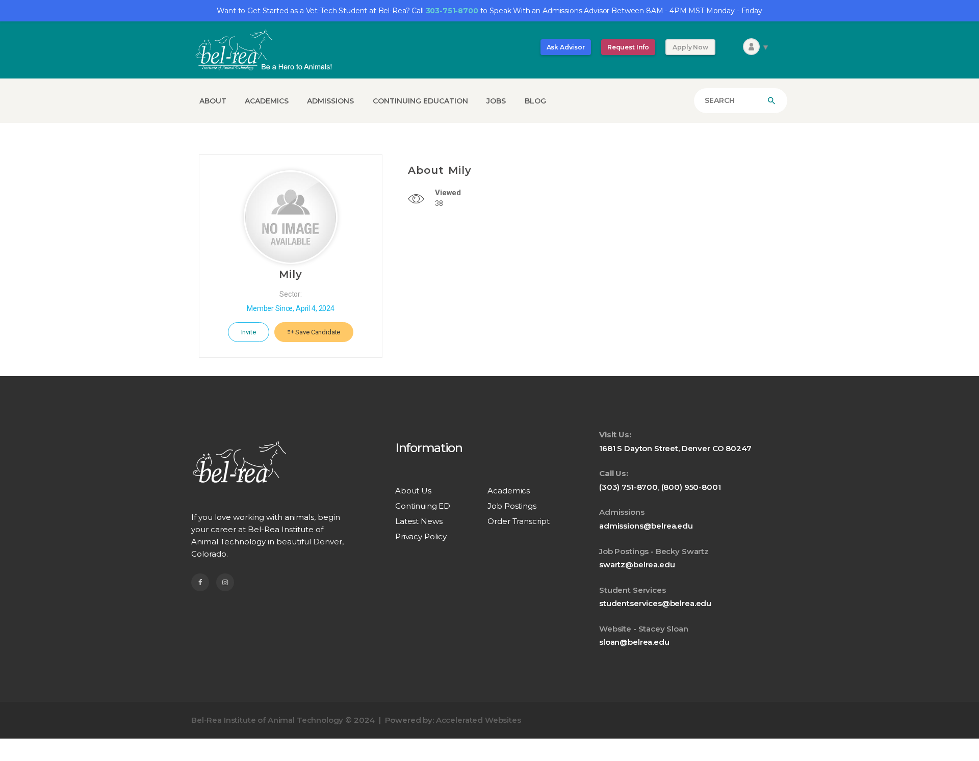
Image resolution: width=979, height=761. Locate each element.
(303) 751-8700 (628, 487)
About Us (413, 490)
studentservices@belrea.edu (655, 603)
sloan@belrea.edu (634, 642)
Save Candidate (317, 332)
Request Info (628, 47)
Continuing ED (422, 506)
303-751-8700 (452, 10)
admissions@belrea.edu (646, 526)
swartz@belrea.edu (637, 564)
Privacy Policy (421, 536)
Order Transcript (518, 521)
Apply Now (690, 47)
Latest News (418, 521)
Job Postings (511, 506)
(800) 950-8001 (691, 487)
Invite (248, 332)
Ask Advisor (566, 47)
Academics (508, 490)
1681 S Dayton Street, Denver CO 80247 (675, 448)
